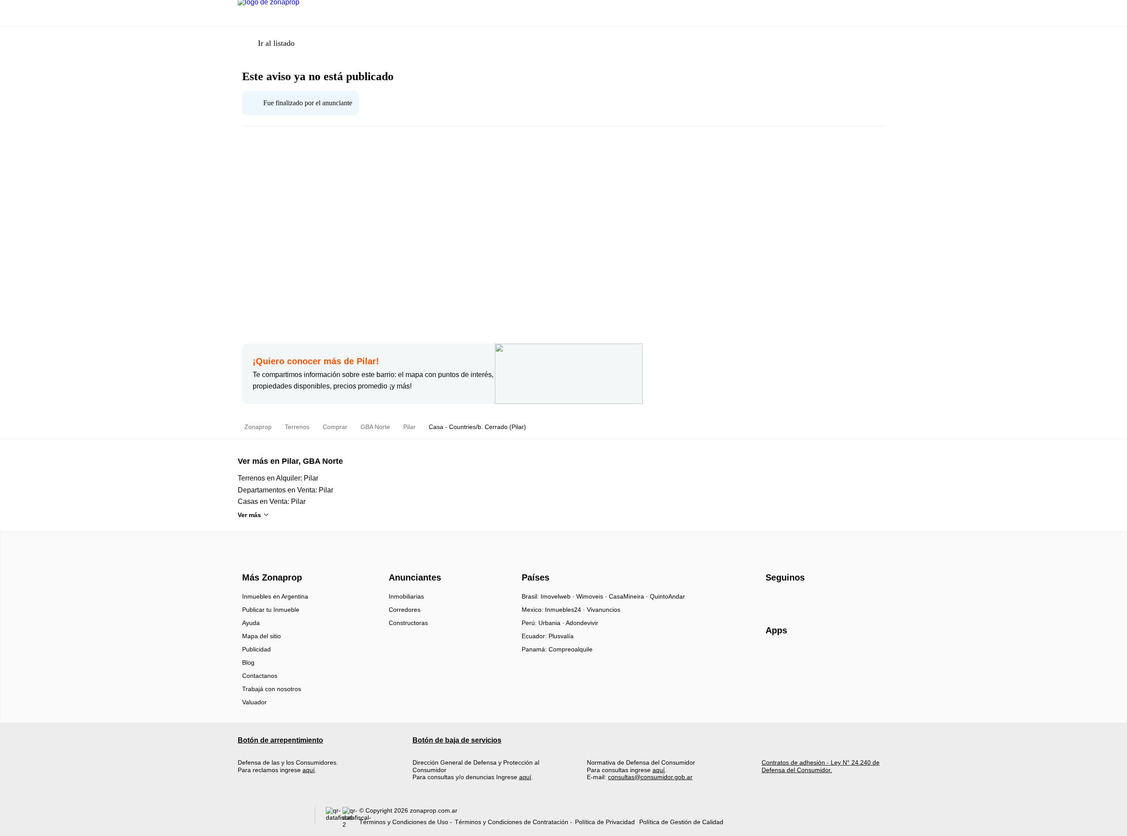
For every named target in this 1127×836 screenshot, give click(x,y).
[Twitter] (816, 599)
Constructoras (408, 622)
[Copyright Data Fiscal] (351, 818)
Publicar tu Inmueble (270, 609)
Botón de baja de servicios (456, 740)
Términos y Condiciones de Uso (403, 821)
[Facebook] (773, 599)
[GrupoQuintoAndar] (271, 818)
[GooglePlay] (853, 656)
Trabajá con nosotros (271, 688)
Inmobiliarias (406, 596)
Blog (248, 662)
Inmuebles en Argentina (275, 596)
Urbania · (552, 622)
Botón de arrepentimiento (280, 740)
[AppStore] (794, 656)
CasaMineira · (629, 596)
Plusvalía (561, 636)
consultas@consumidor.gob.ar (650, 777)
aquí (308, 769)
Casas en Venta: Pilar (272, 501)
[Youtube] (802, 599)
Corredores (404, 609)
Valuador (254, 702)
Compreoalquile (571, 649)
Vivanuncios (603, 609)
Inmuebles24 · (566, 609)
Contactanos (259, 675)
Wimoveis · (592, 596)
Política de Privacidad (605, 821)
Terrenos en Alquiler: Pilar (278, 478)
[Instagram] (787, 599)
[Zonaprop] (270, 561)
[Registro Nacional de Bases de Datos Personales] (334, 818)
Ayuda (251, 622)
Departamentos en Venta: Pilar (285, 490)
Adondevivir (582, 622)
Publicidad (256, 649)
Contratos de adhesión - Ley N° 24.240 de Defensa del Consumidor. (821, 766)
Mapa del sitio (261, 636)
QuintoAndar (667, 596)
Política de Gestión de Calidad (681, 821)
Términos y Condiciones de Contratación (511, 821)
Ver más (249, 514)
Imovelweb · (558, 596)
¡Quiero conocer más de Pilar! (316, 361)
